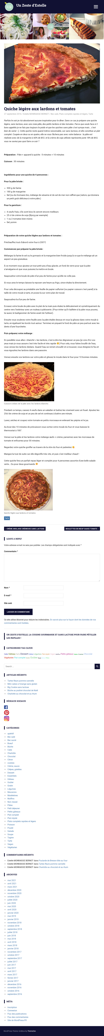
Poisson (11, 824)
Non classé (12, 802)
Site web (8, 603)
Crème (31, 654)
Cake (6, 654)
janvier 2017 (13, 981)
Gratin (28, 658)
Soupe (39, 658)
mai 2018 (11, 939)
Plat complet (19, 657)
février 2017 (12, 978)
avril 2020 (11, 909)
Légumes (37, 654)
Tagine (10, 837)
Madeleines (12, 795)
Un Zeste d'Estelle (31, 5)
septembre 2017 (14, 958)
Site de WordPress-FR (17, 1020)
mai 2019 (11, 916)
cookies (10, 763)
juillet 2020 (12, 900)
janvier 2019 (13, 919)
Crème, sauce (13, 766)
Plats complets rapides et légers (73, 114)
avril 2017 (11, 971)
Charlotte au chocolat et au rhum (22, 694)
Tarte (90, 114)
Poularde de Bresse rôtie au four (53, 860)
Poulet (10, 828)
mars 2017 (12, 974)
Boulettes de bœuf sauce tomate (81, 529)
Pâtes (47, 658)
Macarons (11, 792)
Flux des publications (17, 1014)
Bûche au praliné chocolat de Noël (22, 690)
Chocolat (88, 654)
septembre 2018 (14, 929)
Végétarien (9, 657)
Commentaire (11, 551)
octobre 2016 (13, 991)
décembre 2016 (14, 984)
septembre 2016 (14, 994)
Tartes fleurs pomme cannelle (20, 681)
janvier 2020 (13, 913)
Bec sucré (11, 740)
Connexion (12, 1010)
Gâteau (11, 654)
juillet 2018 (12, 932)
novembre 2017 (14, 952)
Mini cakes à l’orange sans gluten (22, 684)
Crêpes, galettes (14, 769)
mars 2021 (12, 887)
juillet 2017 (12, 961)
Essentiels (11, 776)
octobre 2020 (13, 896)
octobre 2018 (13, 926)
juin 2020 (11, 903)
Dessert (24, 654)
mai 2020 (11, 906)
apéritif (10, 733)
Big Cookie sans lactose (18, 687)
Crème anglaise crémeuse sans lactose (25, 529)
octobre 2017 (13, 955)
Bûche (43, 658)
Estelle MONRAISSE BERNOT (36, 114)
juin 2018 (11, 935)
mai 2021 (11, 880)
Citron (10, 759)
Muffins (58, 654)
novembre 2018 (14, 922)
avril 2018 (11, 942)
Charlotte (80, 654)
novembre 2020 (14, 893)
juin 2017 (11, 965)
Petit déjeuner (13, 808)
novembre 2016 (14, 987)
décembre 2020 (14, 890)
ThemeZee (32, 1031)
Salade (76, 654)
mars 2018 (12, 945)
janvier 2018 (13, 948)
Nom (7, 588)
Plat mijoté (46, 654)
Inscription (12, 1007)
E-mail (7, 595)
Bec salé (54, 114)
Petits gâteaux (67, 654)
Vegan (52, 654)
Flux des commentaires (17, 1017)
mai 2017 (11, 968)
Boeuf (10, 743)
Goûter (33, 657)
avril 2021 (11, 883)
